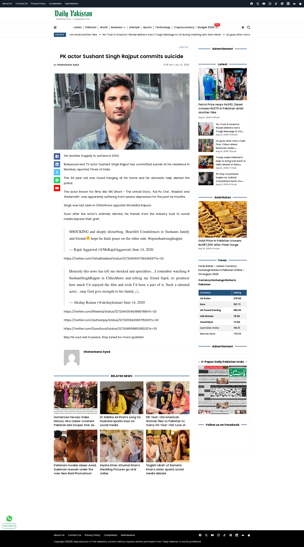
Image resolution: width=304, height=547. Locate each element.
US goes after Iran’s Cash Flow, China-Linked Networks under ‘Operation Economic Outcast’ (230, 148)
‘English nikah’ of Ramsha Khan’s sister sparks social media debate (165, 463)
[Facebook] (251, 3)
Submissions (71, 3)
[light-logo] (73, 15)
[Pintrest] (282, 3)
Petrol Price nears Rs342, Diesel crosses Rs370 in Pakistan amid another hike (220, 108)
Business (116, 27)
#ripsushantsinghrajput (165, 235)
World (104, 27)
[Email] (57, 188)
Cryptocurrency (184, 27)
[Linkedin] (288, 3)
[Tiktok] (276, 3)
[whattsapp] (9, 518)
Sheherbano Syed (68, 64)
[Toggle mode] (243, 27)
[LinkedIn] (57, 164)
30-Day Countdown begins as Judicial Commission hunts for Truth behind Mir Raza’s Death (229, 181)
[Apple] (300, 3)
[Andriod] (294, 3)
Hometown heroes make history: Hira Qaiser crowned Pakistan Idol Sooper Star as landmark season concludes (74, 417)
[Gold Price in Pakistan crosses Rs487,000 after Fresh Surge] (222, 219)
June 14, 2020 (142, 246)
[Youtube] (264, 3)
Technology (162, 27)
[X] (57, 172)
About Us (7, 3)
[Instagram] (270, 3)
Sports (147, 27)
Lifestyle (134, 27)
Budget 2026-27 (208, 27)
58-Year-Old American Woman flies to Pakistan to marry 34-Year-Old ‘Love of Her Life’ (165, 417)
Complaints (55, 3)
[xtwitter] (257, 3)
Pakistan (90, 27)
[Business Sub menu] (124, 27)
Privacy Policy (38, 3)
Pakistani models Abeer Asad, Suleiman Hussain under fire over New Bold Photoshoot (75, 463)
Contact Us (22, 3)
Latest (78, 27)
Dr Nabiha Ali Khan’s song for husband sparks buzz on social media (120, 415)
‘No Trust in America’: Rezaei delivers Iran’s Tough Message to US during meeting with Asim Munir (129, 34)
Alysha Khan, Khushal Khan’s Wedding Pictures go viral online (120, 463)
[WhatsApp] (57, 180)
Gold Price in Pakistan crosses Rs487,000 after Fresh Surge (219, 243)
